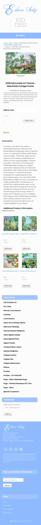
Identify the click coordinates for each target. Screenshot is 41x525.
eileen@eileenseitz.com (15, 437)
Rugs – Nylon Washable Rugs (15, 379)
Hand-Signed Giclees (11, 335)
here (8, 462)
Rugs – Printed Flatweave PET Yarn (17, 383)
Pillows (6, 367)
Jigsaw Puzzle (9, 343)
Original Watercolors (11, 363)
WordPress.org (8, 512)
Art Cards (7, 306)
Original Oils (8, 359)
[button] (34, 54)
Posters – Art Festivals (12, 375)
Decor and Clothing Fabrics (14, 323)
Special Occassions (11, 392)
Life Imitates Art (10, 302)
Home (5, 43)
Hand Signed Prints (11, 339)
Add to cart (8, 248)
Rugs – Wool (8, 387)
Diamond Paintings (11, 327)
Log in (5, 502)
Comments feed (8, 509)
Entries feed (7, 505)
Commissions (9, 319)
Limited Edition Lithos (12, 347)
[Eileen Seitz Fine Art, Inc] (20, 9)
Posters (15, 43)
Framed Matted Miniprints (14, 331)
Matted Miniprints (10, 351)
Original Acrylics (9, 355)
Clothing (6, 315)
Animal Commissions (12, 310)
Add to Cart (29, 120)
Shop (10, 43)
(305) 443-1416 (12, 433)
